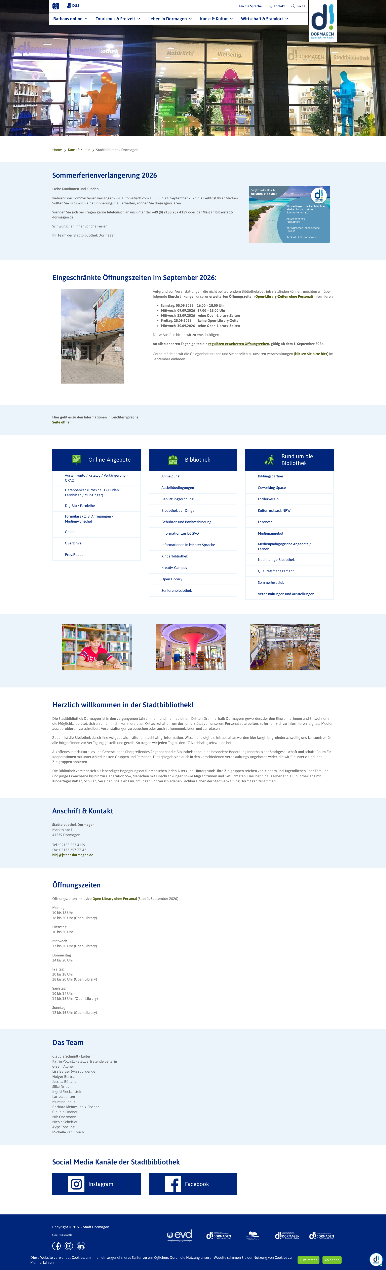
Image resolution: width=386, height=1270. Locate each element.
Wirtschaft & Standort (262, 18)
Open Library (171, 579)
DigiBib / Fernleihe (80, 506)
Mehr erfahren (42, 1262)
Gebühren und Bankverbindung (186, 522)
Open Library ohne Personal (115, 898)
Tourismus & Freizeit (115, 18)
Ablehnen (332, 1260)
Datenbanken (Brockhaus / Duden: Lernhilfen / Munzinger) (92, 492)
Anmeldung (170, 476)
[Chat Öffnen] (376, 1259)
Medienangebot (270, 533)
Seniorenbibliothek (176, 590)
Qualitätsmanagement (276, 571)
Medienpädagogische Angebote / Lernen (284, 546)
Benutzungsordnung (177, 499)
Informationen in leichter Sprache (188, 545)
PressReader (75, 554)
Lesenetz (265, 522)
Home (57, 150)
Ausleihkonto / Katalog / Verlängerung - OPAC (96, 477)
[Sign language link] (73, 6)
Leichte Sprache (250, 6)
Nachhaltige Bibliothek (276, 559)
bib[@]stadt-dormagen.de (72, 855)
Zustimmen (308, 1260)
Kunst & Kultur (214, 18)
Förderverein (268, 499)
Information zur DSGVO (180, 533)
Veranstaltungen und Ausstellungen (286, 594)
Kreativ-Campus (174, 567)
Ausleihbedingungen (177, 487)
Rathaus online (67, 18)
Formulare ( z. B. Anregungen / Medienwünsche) (89, 518)
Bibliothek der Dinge (177, 510)
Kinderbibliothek (174, 556)
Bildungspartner (270, 476)
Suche (301, 6)
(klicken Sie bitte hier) (311, 354)
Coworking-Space (272, 487)
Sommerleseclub (271, 582)
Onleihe (71, 532)
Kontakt (279, 6)
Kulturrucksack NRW (274, 510)
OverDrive (73, 543)
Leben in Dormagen (167, 18)
